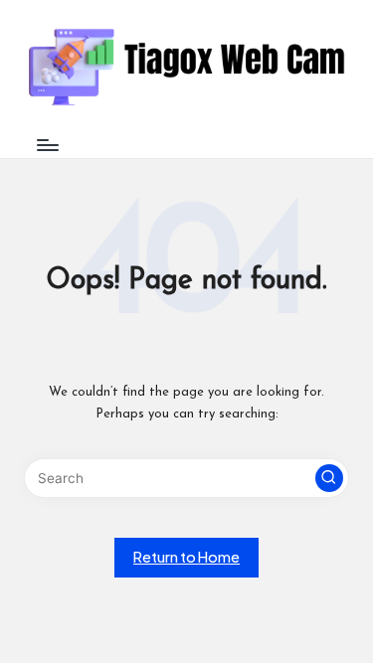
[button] (329, 478)
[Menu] (47, 144)
